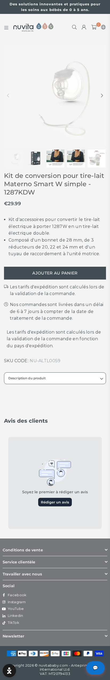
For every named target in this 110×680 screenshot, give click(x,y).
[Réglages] (102, 27)
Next (102, 96)
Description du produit (27, 378)
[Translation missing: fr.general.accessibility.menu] (6, 27)
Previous (8, 96)
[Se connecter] (84, 27)
